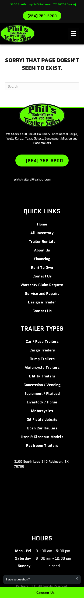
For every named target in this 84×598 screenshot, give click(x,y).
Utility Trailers (42, 376)
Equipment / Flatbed (42, 393)
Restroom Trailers (42, 445)
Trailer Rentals (42, 241)
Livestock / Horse (42, 402)
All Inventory (42, 233)
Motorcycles (42, 410)
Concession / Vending (42, 385)
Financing (42, 259)
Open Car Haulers (42, 428)
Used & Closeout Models (42, 436)
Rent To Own (42, 267)
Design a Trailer (42, 302)
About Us (42, 250)
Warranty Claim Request (42, 285)
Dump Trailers (42, 359)
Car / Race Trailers (42, 341)
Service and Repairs (42, 293)
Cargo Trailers (42, 350)
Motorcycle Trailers (42, 367)
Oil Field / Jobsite (42, 419)
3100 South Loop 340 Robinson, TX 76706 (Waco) (43, 4)
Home (42, 224)
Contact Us (42, 276)
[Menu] (73, 33)
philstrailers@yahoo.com (32, 179)
